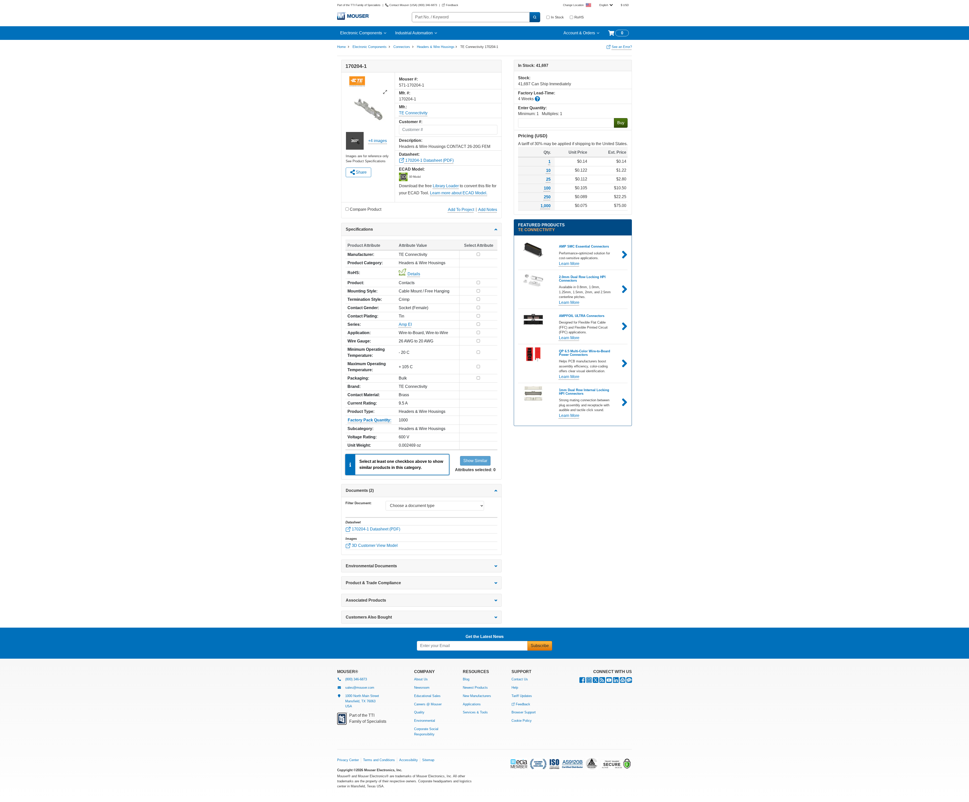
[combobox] (606, 5)
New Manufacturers (477, 696)
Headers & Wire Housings (435, 47)
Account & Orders (579, 33)
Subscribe (540, 646)
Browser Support (524, 712)
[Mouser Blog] (629, 681)
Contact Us (520, 679)
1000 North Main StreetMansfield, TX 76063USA (362, 701)
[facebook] (582, 681)
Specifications (359, 229)
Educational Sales (427, 696)
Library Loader (446, 186)
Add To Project (461, 209)
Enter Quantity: (532, 108)
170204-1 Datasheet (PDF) (429, 160)
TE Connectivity (413, 113)
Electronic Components (361, 33)
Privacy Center (348, 760)
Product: (355, 283)
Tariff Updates (522, 696)
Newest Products (475, 687)
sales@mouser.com (359, 687)
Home (341, 47)
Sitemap (428, 760)
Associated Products (366, 600)
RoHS (579, 17)
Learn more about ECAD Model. (458, 193)
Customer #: (410, 122)
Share (361, 172)
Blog (466, 679)
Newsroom (421, 687)
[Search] (534, 17)
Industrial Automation (414, 33)
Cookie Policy (522, 721)
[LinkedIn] (616, 681)
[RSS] (602, 681)
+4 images (377, 141)
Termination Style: (364, 299)
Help (515, 687)
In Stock (557, 17)
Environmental (424, 721)
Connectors (401, 47)
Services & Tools (475, 712)
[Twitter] (595, 681)
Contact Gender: (363, 308)
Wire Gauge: (359, 341)
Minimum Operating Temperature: (366, 352)
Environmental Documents (371, 566)
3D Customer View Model (374, 545)
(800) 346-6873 (356, 679)
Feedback (523, 704)
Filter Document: (358, 503)
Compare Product (365, 209)
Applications (472, 704)
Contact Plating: (362, 316)
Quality (419, 712)
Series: (354, 324)
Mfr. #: (404, 93)
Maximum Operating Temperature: (366, 367)
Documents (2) (360, 490)
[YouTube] (609, 681)
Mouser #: (408, 79)
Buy (620, 123)
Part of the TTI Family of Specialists (359, 5)
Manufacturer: (360, 254)
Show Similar (475, 461)
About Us (421, 679)
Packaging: (358, 378)
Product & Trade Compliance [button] (373, 583)
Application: (359, 333)
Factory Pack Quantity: (369, 420)
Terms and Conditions (379, 760)
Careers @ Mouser (428, 704)
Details (414, 274)
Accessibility (408, 760)
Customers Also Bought (369, 617)
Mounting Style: (362, 291)
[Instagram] (589, 681)
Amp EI (405, 324)
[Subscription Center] (622, 681)
